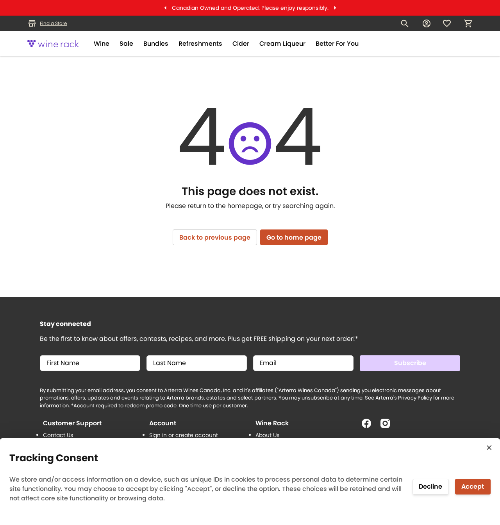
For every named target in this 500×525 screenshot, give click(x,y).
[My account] (426, 23)
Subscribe (410, 362)
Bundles (155, 43)
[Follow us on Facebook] (369, 426)
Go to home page (293, 237)
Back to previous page (214, 237)
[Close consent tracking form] (489, 447)
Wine (101, 43)
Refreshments (200, 43)
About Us (267, 435)
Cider (240, 43)
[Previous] (165, 8)
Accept (472, 486)
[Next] (335, 8)
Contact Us (58, 435)
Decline (430, 486)
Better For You (337, 43)
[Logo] (53, 44)
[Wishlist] (447, 23)
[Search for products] (404, 23)
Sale (126, 43)
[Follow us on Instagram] (388, 426)
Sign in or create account (183, 435)
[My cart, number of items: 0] (468, 23)
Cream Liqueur (282, 43)
